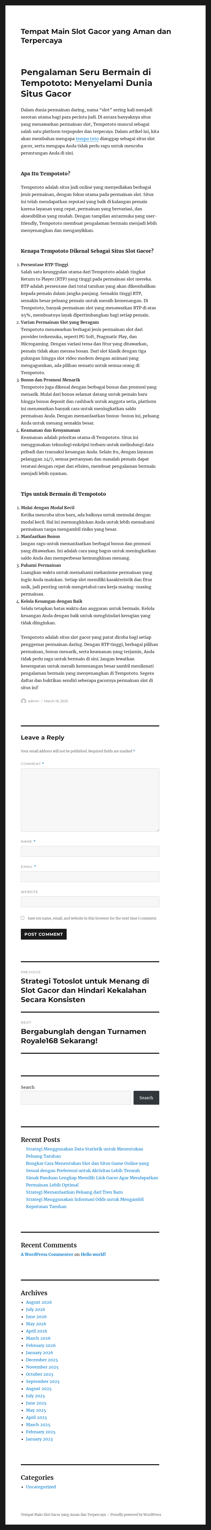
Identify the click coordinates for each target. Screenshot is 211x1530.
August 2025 (39, 1388)
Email (28, 867)
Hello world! (93, 1254)
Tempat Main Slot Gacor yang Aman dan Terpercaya (63, 1515)
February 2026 (41, 1345)
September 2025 (43, 1381)
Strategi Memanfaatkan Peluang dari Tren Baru (74, 1192)
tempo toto (87, 138)
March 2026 (38, 1338)
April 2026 (36, 1331)
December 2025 (42, 1359)
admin (33, 701)
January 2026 (39, 1352)
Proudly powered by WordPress (135, 1515)
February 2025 (41, 1431)
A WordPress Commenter (47, 1254)
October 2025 (40, 1374)
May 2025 (36, 1410)
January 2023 (39, 1439)
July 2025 (35, 1395)
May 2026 (36, 1323)
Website (29, 892)
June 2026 (36, 1316)
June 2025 (36, 1403)
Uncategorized (41, 1486)
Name (28, 841)
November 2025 (42, 1367)
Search (28, 1087)
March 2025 (38, 1424)
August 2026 (39, 1302)
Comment (32, 764)
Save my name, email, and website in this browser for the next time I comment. (92, 918)
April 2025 (36, 1417)
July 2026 (35, 1309)
